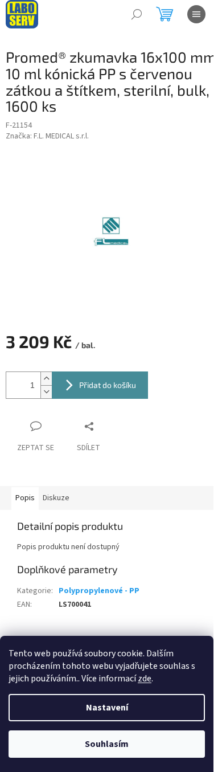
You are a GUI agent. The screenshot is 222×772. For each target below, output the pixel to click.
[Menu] (196, 14)
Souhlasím (107, 744)
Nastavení (107, 707)
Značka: (47, 136)
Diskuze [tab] (56, 498)
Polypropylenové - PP (99, 591)
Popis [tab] (25, 498)
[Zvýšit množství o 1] (46, 378)
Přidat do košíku (107, 385)
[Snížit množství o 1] (46, 391)
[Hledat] (136, 14)
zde (144, 678)
